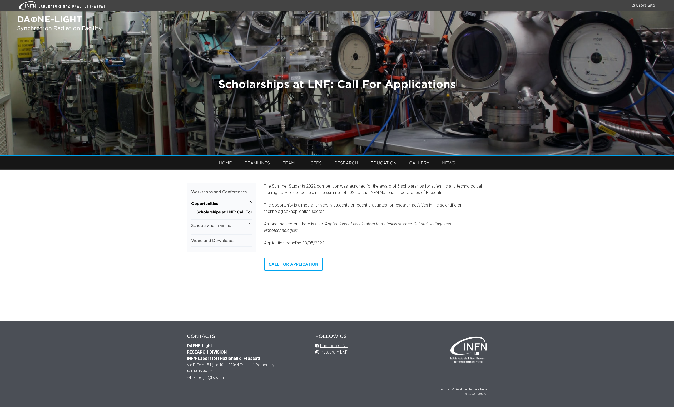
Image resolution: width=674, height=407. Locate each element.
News (448, 163)
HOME (225, 163)
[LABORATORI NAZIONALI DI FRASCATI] (29, 5)
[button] (250, 201)
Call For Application (293, 264)
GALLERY (419, 163)
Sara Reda (480, 389)
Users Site (645, 5)
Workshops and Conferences (219, 192)
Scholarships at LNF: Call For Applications (224, 212)
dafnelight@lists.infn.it (209, 377)
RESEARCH (346, 163)
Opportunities (204, 204)
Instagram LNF (334, 352)
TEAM (289, 163)
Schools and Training (211, 225)
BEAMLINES (257, 163)
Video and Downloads (212, 240)
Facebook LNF (334, 345)
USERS (315, 163)
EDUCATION (384, 163)
